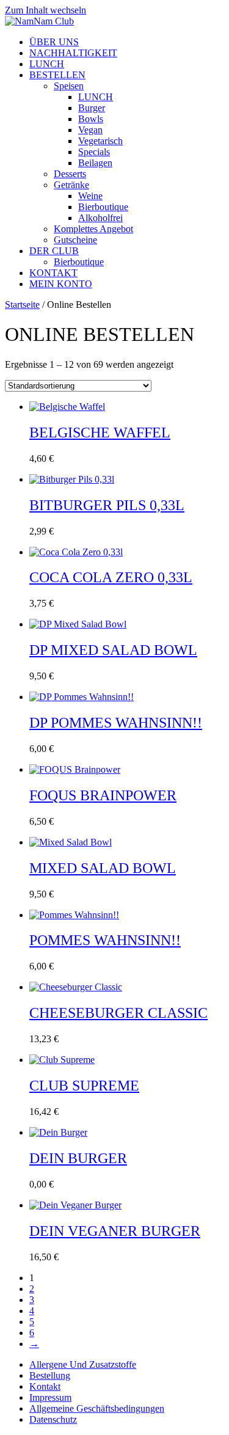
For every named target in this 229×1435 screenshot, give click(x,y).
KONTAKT (53, 273)
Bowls (90, 119)
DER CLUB (54, 251)
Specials (94, 152)
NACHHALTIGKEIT (73, 53)
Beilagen (95, 163)
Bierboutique (103, 207)
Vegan (90, 130)
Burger (91, 108)
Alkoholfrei (100, 218)
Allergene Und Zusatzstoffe (82, 1364)
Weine (90, 196)
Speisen (69, 86)
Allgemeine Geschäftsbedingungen (96, 1408)
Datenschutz (53, 1419)
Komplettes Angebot (93, 229)
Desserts (70, 174)
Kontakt (44, 1386)
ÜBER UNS (54, 42)
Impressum (50, 1397)
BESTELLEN (57, 75)
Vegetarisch (100, 141)
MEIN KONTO (60, 284)
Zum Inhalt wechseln (45, 10)
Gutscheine (75, 240)
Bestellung (49, 1375)
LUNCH (46, 64)
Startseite (22, 304)
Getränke (71, 185)
